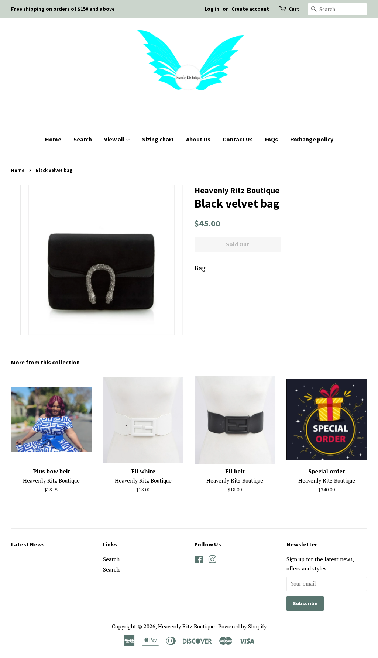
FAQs (271, 139)
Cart (294, 9)
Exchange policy (311, 139)
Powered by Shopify (242, 626)
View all (115, 139)
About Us (198, 139)
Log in (212, 9)
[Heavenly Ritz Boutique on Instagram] (212, 560)
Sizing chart (158, 139)
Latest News (28, 544)
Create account (250, 9)
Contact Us (238, 139)
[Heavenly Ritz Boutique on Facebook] (199, 560)
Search (82, 139)
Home (53, 139)
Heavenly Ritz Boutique (187, 626)
